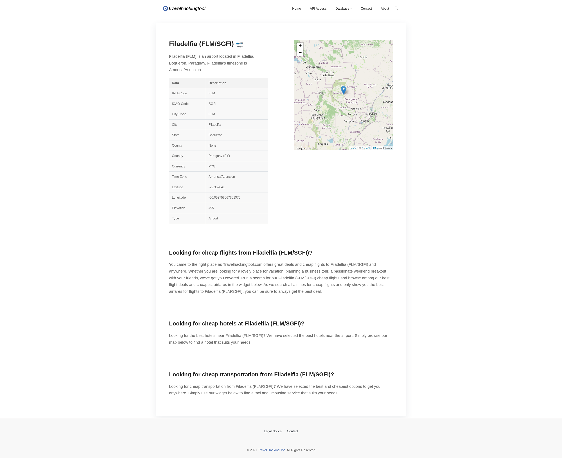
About (385, 8)
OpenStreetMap (370, 148)
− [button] (300, 52)
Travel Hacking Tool (272, 450)
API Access (318, 8)
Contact (366, 8)
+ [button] (300, 45)
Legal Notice (273, 431)
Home (296, 8)
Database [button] (342, 8)
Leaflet (353, 148)
